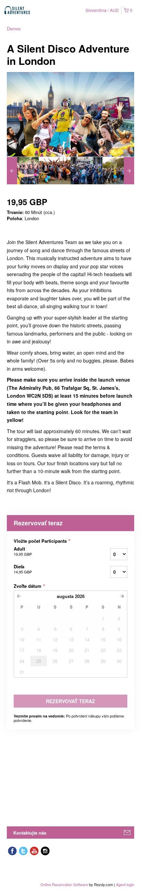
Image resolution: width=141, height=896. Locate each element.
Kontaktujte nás (29, 832)
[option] (23, 170)
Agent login (125, 884)
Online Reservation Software (64, 884)
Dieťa (23, 569)
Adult (23, 551)
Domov (14, 28)
